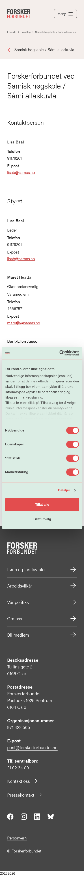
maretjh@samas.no (23, 322)
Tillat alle (42, 504)
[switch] (72, 444)
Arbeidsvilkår (19, 585)
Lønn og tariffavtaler (26, 569)
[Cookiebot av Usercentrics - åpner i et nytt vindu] (60, 353)
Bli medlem (18, 634)
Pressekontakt (20, 794)
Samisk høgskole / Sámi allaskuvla (44, 49)
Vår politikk (18, 602)
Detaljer (64, 490)
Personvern (17, 838)
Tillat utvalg (42, 519)
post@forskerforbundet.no (32, 747)
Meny (62, 13)
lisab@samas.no (21, 172)
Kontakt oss (18, 781)
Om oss (14, 618)
